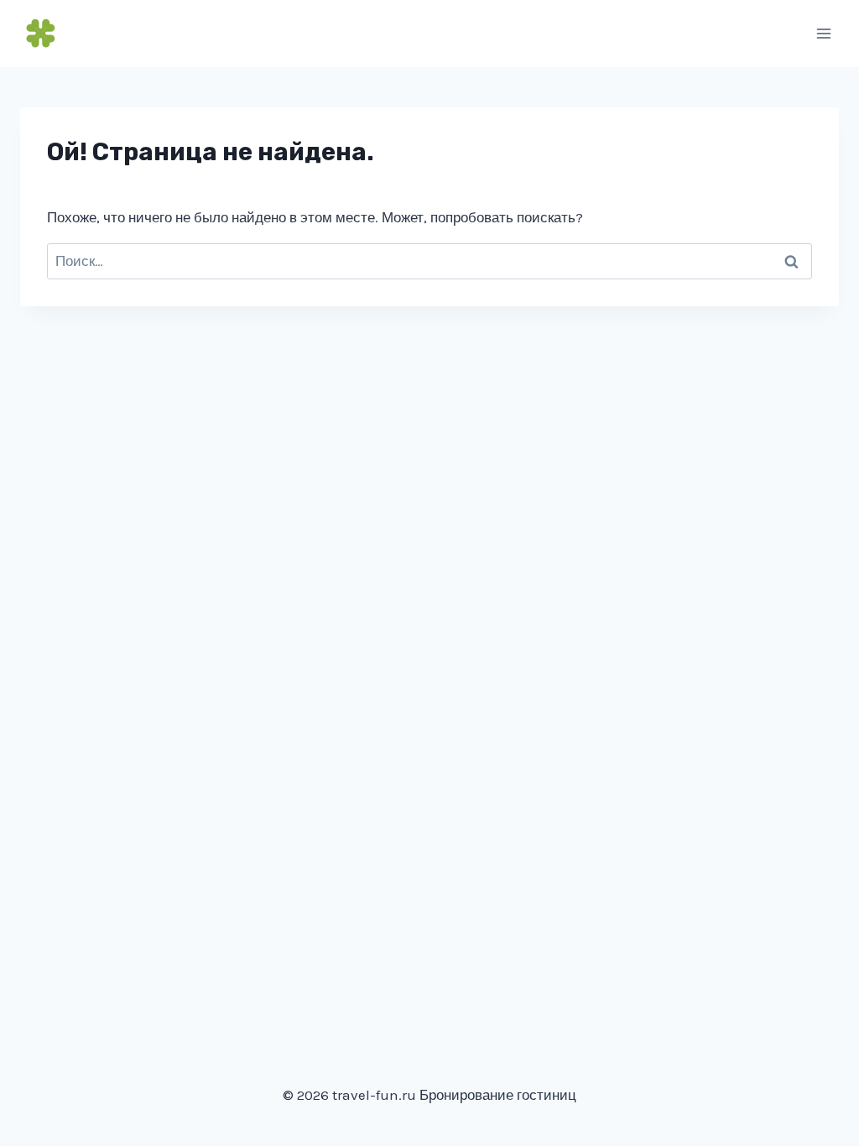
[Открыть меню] (823, 33)
